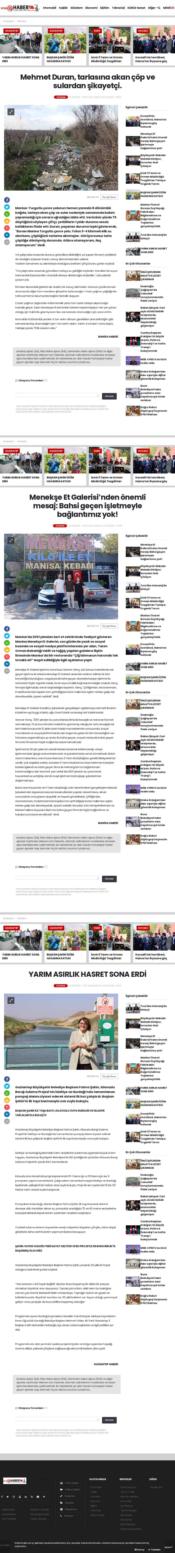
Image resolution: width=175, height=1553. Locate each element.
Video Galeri (72, 1489)
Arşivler (69, 1502)
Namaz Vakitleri (129, 1496)
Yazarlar (69, 1496)
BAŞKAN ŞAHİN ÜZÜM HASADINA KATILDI (153, 194)
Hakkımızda (8, 1509)
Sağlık (63, 8)
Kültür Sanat (136, 8)
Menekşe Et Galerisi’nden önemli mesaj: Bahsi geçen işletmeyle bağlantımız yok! (153, 141)
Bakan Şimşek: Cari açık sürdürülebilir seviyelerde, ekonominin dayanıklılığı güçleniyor (152, 316)
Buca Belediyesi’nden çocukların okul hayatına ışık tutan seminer (152, 393)
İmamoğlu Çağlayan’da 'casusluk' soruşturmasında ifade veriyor (151, 293)
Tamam (155, 1549)
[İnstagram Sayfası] (15, 1496)
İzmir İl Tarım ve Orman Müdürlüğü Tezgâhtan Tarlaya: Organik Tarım (153, 178)
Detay (140, 1549)
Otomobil (49, 8)
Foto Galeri (71, 1483)
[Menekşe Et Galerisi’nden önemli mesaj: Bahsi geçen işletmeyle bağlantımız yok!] (61, 576)
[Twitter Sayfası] (8, 1496)
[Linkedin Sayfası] (27, 1496)
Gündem (76, 8)
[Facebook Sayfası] (3, 1496)
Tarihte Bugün (128, 1510)
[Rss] (33, 1496)
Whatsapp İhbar (40, 1514)
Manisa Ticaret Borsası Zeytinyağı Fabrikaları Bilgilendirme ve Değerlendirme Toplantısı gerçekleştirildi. (152, 215)
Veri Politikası (9, 1519)
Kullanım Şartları (40, 1509)
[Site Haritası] (39, 1496)
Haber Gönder (39, 1519)
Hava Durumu (128, 1487)
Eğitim (104, 8)
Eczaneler (126, 1501)
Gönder (109, 396)
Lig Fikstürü (126, 1506)
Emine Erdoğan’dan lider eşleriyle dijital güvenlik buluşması (152, 375)
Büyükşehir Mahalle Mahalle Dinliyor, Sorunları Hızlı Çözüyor (153, 161)
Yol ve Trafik (127, 1492)
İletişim (68, 1515)
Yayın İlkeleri (9, 1514)
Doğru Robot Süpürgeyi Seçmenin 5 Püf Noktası (153, 411)
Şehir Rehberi (128, 1524)
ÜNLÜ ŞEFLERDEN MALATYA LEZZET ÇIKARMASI (150, 275)
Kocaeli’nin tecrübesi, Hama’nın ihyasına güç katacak (153, 121)
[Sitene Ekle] (45, 1496)
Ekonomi (91, 8)
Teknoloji (118, 8)
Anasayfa (8, 21)
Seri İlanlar (126, 1519)
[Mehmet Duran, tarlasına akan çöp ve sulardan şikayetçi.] (61, 147)
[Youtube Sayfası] (21, 1496)
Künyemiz (70, 1509)
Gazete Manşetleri (131, 1529)
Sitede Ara (156, 1487)
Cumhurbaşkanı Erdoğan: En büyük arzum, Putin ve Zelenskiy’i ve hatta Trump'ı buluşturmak (152, 342)
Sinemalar (126, 1515)
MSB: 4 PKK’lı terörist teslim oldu (153, 361)
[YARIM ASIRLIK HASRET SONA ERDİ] (61, 1031)
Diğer (152, 8)
